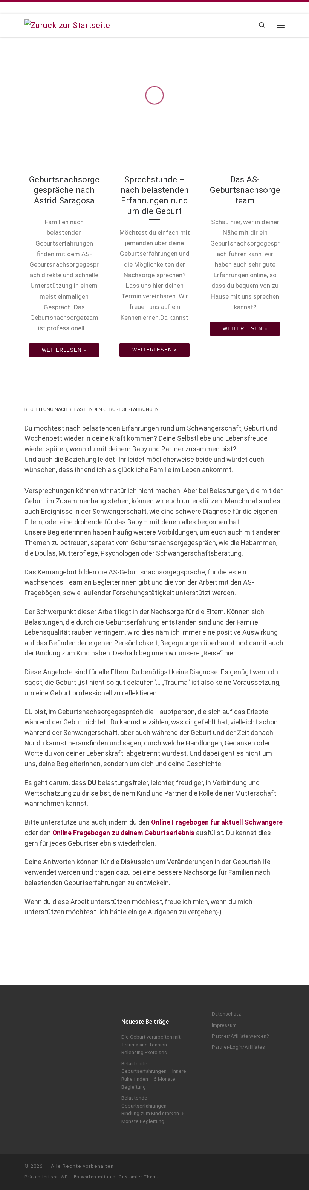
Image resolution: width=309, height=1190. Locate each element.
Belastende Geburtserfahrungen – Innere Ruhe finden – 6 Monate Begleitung (153, 1075)
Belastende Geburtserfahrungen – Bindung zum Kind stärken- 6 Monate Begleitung (153, 1109)
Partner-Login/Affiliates (238, 1047)
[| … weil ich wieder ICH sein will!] (67, 24)
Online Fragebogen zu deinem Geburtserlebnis (123, 833)
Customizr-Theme (139, 1177)
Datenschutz (226, 1014)
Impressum (224, 1025)
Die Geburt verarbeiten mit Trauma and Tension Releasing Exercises (151, 1044)
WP (64, 1177)
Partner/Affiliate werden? (240, 1036)
